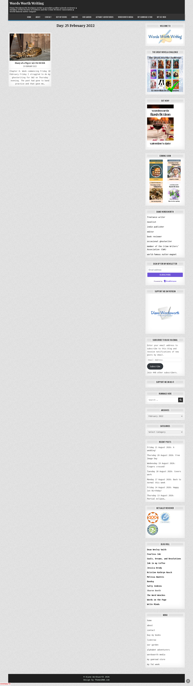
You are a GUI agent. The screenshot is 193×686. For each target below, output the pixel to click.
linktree (74, 17)
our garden (86, 17)
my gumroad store (145, 17)
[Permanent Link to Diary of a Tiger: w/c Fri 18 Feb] (30, 47)
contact (48, 17)
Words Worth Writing (27, 3)
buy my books (61, 17)
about (38, 17)
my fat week (161, 17)
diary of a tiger (29, 40)
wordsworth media (125, 17)
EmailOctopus (171, 281)
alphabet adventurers (104, 17)
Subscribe (155, 366)
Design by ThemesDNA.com (96, 680)
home (29, 17)
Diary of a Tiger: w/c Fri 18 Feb (30, 63)
